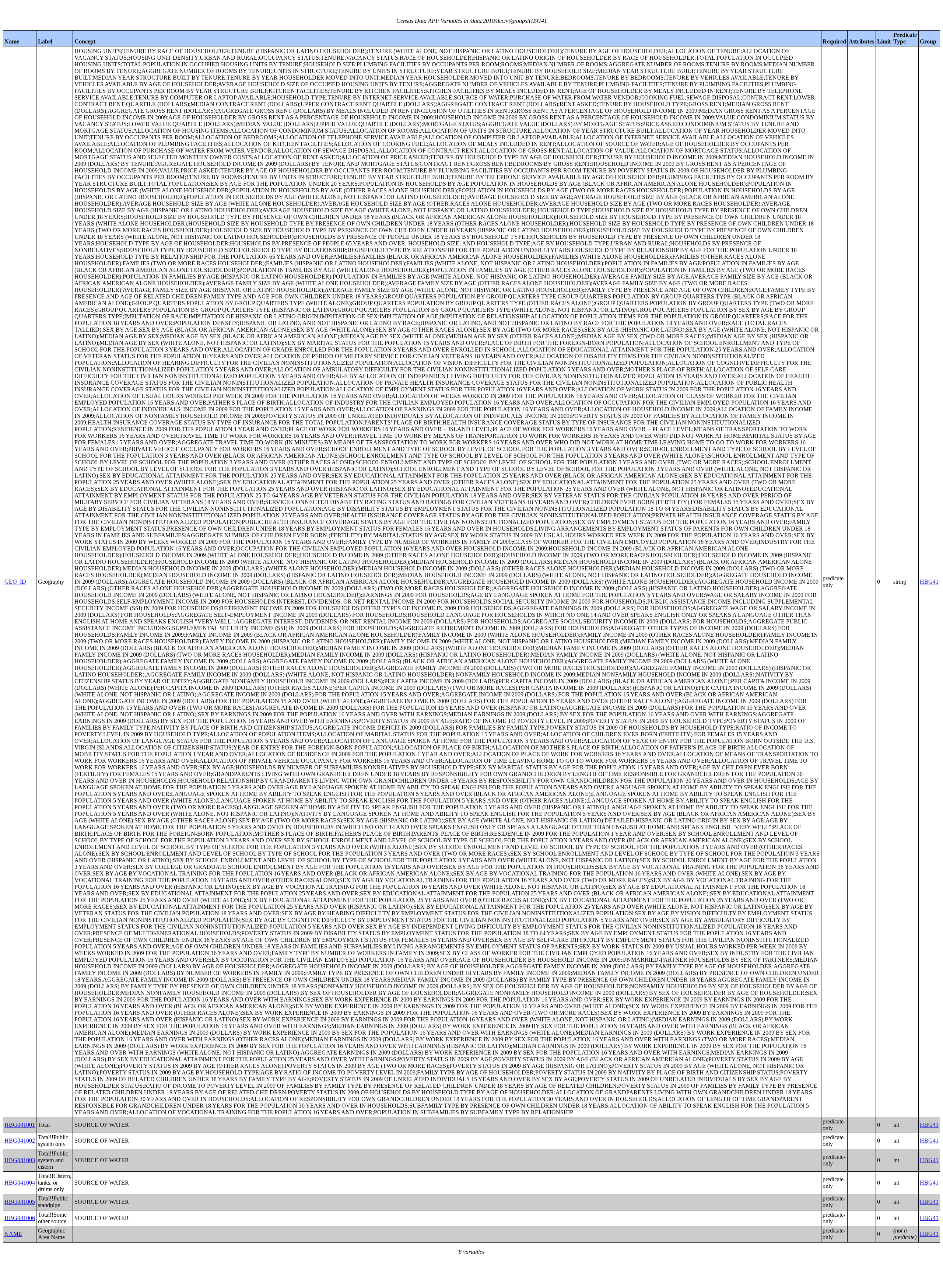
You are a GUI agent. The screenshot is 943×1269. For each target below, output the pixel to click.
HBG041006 (19, 1218)
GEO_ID (15, 581)
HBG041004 (19, 1182)
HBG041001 (19, 1125)
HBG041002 (19, 1140)
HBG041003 (19, 1160)
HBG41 (929, 581)
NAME (13, 1234)
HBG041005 (19, 1202)
